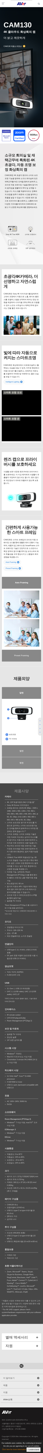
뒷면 (21, 763)
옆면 (21, 751)
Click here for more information (14, 1450)
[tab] (40, 721)
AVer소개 (7, 1399)
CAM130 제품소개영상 (13, 46)
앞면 (21, 693)
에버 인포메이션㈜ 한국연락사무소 (15, 1420)
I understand (33, 1450)
